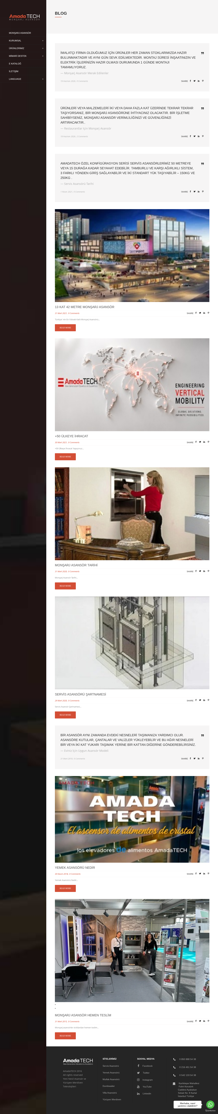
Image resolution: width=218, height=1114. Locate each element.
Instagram (147, 1080)
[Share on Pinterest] (203, 81)
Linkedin (146, 1093)
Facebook (147, 1066)
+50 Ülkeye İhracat (71, 436)
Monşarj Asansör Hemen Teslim (83, 1015)
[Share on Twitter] (194, 81)
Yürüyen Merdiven (112, 1099)
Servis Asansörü (111, 1066)
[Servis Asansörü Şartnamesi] (132, 642)
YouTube (147, 1086)
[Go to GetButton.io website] (210, 1111)
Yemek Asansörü (111, 1072)
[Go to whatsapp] (210, 1105)
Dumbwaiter (109, 1086)
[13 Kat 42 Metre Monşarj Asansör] (132, 255)
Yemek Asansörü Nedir (75, 867)
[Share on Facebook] (190, 81)
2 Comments (82, 136)
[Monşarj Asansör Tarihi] (132, 513)
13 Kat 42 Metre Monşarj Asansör (84, 307)
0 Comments (82, 81)
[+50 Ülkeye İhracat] (132, 384)
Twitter (146, 1072)
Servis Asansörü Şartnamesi (80, 694)
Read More (65, 328)
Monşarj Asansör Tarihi (76, 565)
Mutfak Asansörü (111, 1079)
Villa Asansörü (110, 1092)
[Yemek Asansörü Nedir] (132, 819)
